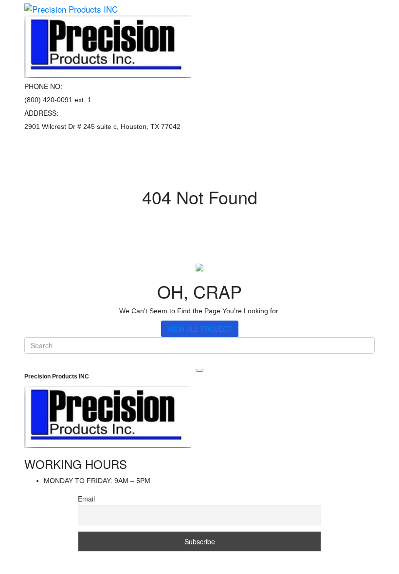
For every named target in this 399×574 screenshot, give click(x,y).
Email (86, 498)
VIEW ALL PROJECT (199, 329)
